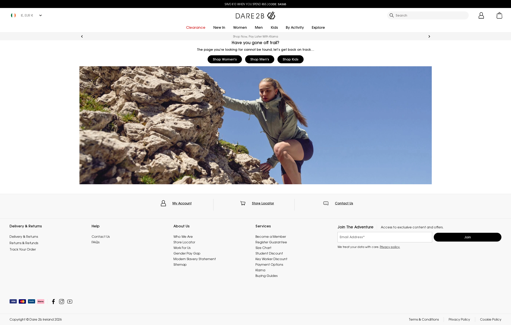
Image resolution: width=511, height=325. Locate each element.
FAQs (95, 242)
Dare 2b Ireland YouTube (69, 301)
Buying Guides (266, 276)
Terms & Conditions (424, 319)
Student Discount (269, 253)
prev (81, 36)
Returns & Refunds (24, 243)
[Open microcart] (499, 15)
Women (240, 27)
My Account (182, 203)
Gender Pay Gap (186, 253)
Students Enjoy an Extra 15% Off (255, 36)
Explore (318, 27)
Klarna (260, 270)
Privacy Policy (459, 319)
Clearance (195, 27)
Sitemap (180, 265)
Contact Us (344, 203)
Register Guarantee (271, 242)
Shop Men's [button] (259, 59)
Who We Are (183, 237)
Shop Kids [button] (290, 59)
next (429, 36)
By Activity (295, 27)
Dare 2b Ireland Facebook (53, 301)
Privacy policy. (390, 247)
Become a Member (271, 237)
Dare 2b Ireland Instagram (61, 301)
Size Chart (263, 248)
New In (219, 27)
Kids (274, 27)
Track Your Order (23, 249)
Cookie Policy (490, 319)
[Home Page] (255, 15)
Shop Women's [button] (225, 59)
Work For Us (181, 248)
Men (259, 27)
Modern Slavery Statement (194, 259)
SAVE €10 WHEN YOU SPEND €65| (255, 4)
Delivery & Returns (24, 237)
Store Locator (263, 203)
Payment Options (269, 265)
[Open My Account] (481, 15)
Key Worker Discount (271, 259)
